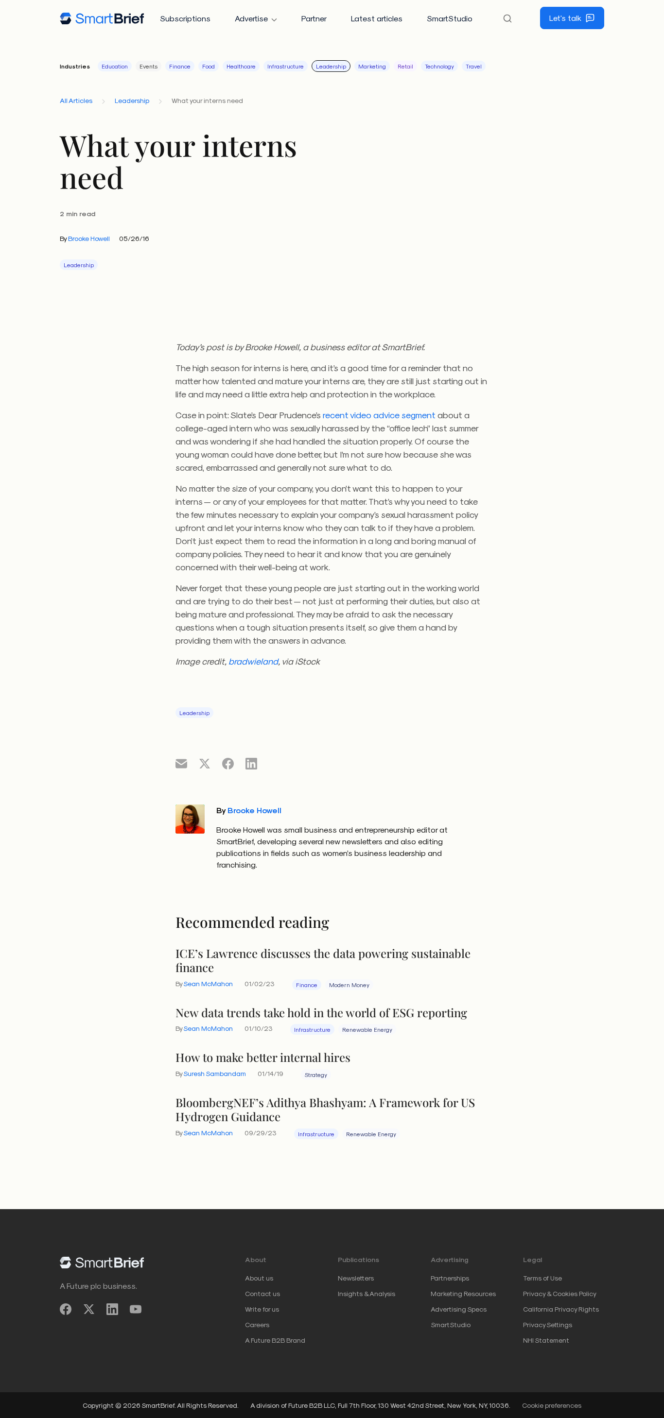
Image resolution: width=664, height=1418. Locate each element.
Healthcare (241, 66)
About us (259, 1278)
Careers (257, 1324)
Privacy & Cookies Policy (559, 1293)
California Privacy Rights (561, 1309)
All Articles (76, 100)
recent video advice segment (379, 415)
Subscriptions (185, 18)
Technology (439, 66)
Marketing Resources (463, 1293)
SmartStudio (449, 18)
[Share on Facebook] (228, 763)
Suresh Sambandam (214, 1073)
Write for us (262, 1309)
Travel (474, 66)
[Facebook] (65, 1309)
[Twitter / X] (89, 1309)
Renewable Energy (367, 1029)
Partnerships (450, 1278)
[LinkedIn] (112, 1309)
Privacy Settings (547, 1324)
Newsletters (356, 1278)
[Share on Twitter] (204, 763)
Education (115, 66)
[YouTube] (135, 1309)
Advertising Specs (459, 1309)
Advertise (251, 18)
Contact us (262, 1293)
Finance (180, 66)
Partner (314, 18)
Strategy (316, 1074)
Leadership (331, 66)
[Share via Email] (181, 763)
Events (148, 66)
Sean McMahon (208, 983)
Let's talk (565, 17)
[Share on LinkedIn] (251, 763)
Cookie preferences (551, 1405)
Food (208, 66)
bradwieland (253, 661)
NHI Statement (546, 1340)
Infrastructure (285, 66)
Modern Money (349, 984)
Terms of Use (542, 1278)
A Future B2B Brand (275, 1340)
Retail (405, 66)
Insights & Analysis (366, 1293)
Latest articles (376, 18)
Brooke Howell (89, 238)
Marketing (372, 66)
